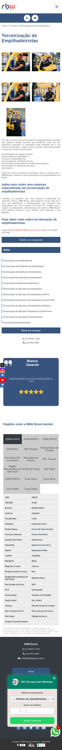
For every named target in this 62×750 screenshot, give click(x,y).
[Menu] (56, 7)
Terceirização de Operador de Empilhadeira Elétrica (26, 294)
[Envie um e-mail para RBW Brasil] (35, 18)
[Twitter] (31, 727)
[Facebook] (24, 727)
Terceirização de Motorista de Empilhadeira (22, 277)
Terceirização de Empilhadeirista (17, 261)
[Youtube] (43, 727)
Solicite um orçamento (31, 240)
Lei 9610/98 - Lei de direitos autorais (36, 633)
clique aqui (35, 230)
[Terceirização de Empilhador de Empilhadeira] (46, 62)
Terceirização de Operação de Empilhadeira (22, 317)
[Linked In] (37, 727)
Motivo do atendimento (32, 693)
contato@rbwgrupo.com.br (32, 658)
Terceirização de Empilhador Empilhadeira (22, 272)
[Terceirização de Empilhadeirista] (16, 62)
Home (31, 671)
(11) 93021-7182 (19, 230)
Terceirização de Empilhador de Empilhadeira (23, 266)
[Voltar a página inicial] (8, 6)
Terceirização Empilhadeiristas (16, 322)
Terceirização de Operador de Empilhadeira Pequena (27, 306)
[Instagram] (18, 727)
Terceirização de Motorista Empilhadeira (21, 283)
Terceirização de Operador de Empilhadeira (22, 289)
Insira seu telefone (32, 705)
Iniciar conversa (32, 720)
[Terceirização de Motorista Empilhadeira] (16, 122)
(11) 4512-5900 (32, 343)
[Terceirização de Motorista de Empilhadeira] (46, 92)
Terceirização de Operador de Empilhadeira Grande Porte (29, 300)
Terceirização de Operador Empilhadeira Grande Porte (27, 311)
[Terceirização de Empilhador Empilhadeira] (16, 92)
